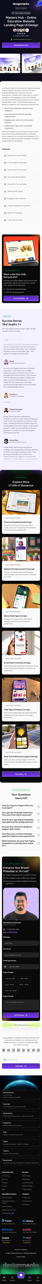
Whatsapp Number (9, 961)
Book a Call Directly (10, 932)
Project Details (8, 996)
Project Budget (8, 972)
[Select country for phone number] (5, 966)
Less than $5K (10, 978)
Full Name (6, 937)
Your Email (7, 949)
